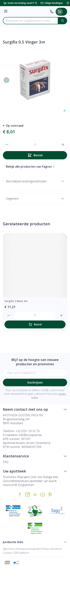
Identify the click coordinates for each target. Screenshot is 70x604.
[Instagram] (27, 494)
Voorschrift (10, 485)
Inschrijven (35, 382)
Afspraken (23, 477)
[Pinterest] (50, 494)
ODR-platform (21, 552)
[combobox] (30, 20)
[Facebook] (20, 494)
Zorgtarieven (26, 485)
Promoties (9, 477)
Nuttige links (50, 477)
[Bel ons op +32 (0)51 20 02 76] (51, 11)
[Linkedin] (35, 494)
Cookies (7, 552)
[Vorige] (6, 80)
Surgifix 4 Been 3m (16, 301)
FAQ (5, 462)
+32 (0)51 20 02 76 (28, 431)
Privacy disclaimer (52, 548)
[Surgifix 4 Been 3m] (35, 266)
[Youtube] (42, 494)
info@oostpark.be (30, 435)
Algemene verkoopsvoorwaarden (22, 548)
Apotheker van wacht (43, 481)
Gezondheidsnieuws (16, 481)
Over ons (36, 477)
